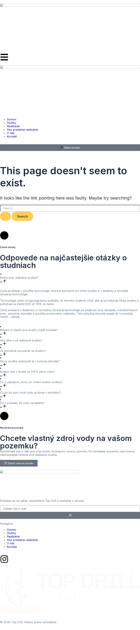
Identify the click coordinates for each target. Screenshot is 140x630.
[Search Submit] (5, 216)
